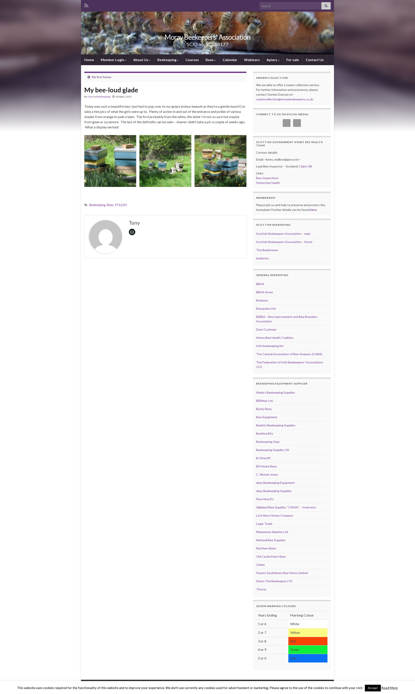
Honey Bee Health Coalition (275, 337)
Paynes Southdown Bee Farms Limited (282, 573)
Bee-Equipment (266, 417)
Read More (389, 688)
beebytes (262, 258)
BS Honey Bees (266, 466)
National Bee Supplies (271, 540)
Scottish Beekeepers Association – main (283, 233)
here (313, 209)
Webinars (252, 60)
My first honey (101, 77)
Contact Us (315, 60)
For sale (292, 60)
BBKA (260, 284)
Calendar (230, 60)
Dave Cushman (266, 329)
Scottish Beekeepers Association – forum (284, 242)
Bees (210, 60)
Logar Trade (264, 523)
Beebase (262, 300)
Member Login (113, 60)
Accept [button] (373, 688)
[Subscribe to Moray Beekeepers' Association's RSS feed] (86, 5)
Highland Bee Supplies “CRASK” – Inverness (286, 507)
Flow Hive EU (265, 499)
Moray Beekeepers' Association (207, 37)
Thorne (261, 589)
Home (89, 60)
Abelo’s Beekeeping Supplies (275, 392)
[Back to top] (405, 684)
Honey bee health (268, 183)
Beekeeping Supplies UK (272, 450)
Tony (90, 96)
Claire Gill (305, 166)
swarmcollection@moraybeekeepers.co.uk (284, 99)
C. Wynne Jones (267, 474)
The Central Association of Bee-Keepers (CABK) (289, 354)
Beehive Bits (264, 433)
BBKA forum (264, 292)
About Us (141, 60)
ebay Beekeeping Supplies (274, 491)
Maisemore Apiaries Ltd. (272, 532)
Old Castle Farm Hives (271, 556)
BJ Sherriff (263, 458)
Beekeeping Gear (268, 441)
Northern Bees (266, 548)
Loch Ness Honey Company (274, 515)
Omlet (260, 564)
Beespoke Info (266, 308)
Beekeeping (167, 60)
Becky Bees (264, 409)
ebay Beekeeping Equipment (275, 482)
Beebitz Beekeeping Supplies (275, 425)
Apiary (272, 60)
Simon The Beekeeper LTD (274, 581)
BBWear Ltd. (264, 400)
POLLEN (121, 205)
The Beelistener (267, 250)
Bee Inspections (267, 178)
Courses (192, 60)
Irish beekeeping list (270, 346)
